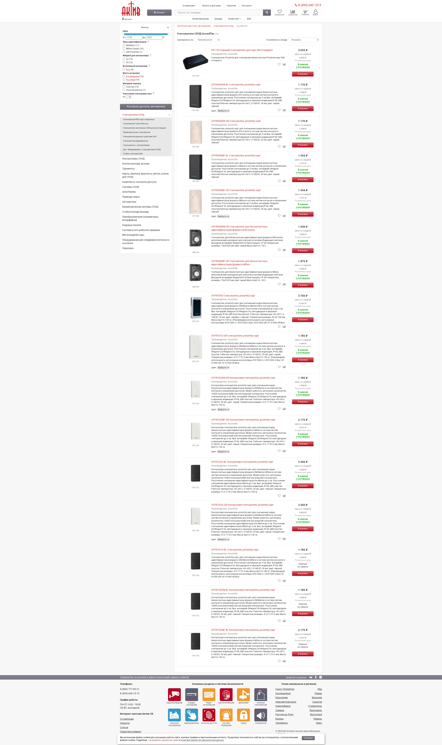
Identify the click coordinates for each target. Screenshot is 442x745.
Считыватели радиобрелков (135, 141)
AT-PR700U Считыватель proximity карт (233, 295)
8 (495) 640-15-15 (129, 693)
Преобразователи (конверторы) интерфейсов (140, 218)
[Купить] (303, 74)
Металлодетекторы (133, 234)
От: (124, 97)
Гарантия (231, 5)
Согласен (308, 738)
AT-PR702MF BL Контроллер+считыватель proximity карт (243, 630)
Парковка (128, 248)
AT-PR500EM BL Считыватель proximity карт (236, 84)
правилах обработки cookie (165, 740)
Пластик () (132, 87)
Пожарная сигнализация (174, 724)
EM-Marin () (132, 45)
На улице (130, 80)
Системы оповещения (226, 724)
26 (127, 59)
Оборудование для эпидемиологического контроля (145, 241)
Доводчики (243, 703)
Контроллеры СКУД (133, 158)
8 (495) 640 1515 (309, 5)
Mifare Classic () (134, 48)
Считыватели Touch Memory (135, 124)
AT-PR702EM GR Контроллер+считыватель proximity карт (243, 377)
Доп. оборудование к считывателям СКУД (142, 149)
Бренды (218, 19)
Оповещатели (260, 723)
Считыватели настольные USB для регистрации (144, 128)
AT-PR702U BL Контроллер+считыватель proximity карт (242, 461)
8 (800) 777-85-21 (129, 689)
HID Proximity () (134, 52)
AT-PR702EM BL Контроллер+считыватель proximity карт (243, 589)
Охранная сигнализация (261, 704)
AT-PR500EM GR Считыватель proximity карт (236, 121)
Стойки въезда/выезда (135, 211)
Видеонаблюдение (174, 703)
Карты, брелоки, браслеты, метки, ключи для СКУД (145, 175)
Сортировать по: (185, 40)
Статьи (124, 727)
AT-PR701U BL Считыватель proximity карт (235, 549)
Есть (128, 69)
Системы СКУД (130, 187)
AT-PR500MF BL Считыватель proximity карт (236, 155)
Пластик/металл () (136, 90)
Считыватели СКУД (133, 114)
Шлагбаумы (129, 191)
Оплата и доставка (211, 5)
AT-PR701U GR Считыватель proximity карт (235, 335)
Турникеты (128, 168)
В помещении (132, 76)
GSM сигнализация (226, 703)
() (129, 59)
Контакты (247, 5)
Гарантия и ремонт (130, 731)
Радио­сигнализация (209, 704)
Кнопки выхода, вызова (136, 163)
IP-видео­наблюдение (191, 704)
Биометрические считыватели (136, 132)
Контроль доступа (209, 723)
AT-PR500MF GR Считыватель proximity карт (236, 190)
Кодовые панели (131, 225)
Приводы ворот (131, 196)
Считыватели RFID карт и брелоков (138, 119)
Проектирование (200, 19)
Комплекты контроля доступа (139, 182)
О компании (127, 719)
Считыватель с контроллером (136, 145)
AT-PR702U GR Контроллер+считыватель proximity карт (242, 504)
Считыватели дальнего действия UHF (140, 136)
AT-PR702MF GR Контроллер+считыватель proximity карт (243, 419)
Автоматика (129, 201)
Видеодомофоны (191, 723)
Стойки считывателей (132, 154)
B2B (249, 19)
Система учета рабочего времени (141, 230)
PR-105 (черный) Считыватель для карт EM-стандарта (242, 50)
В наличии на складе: (277, 40)
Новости (125, 723)
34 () (129, 62)
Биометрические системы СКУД (140, 206)
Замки (243, 723)
